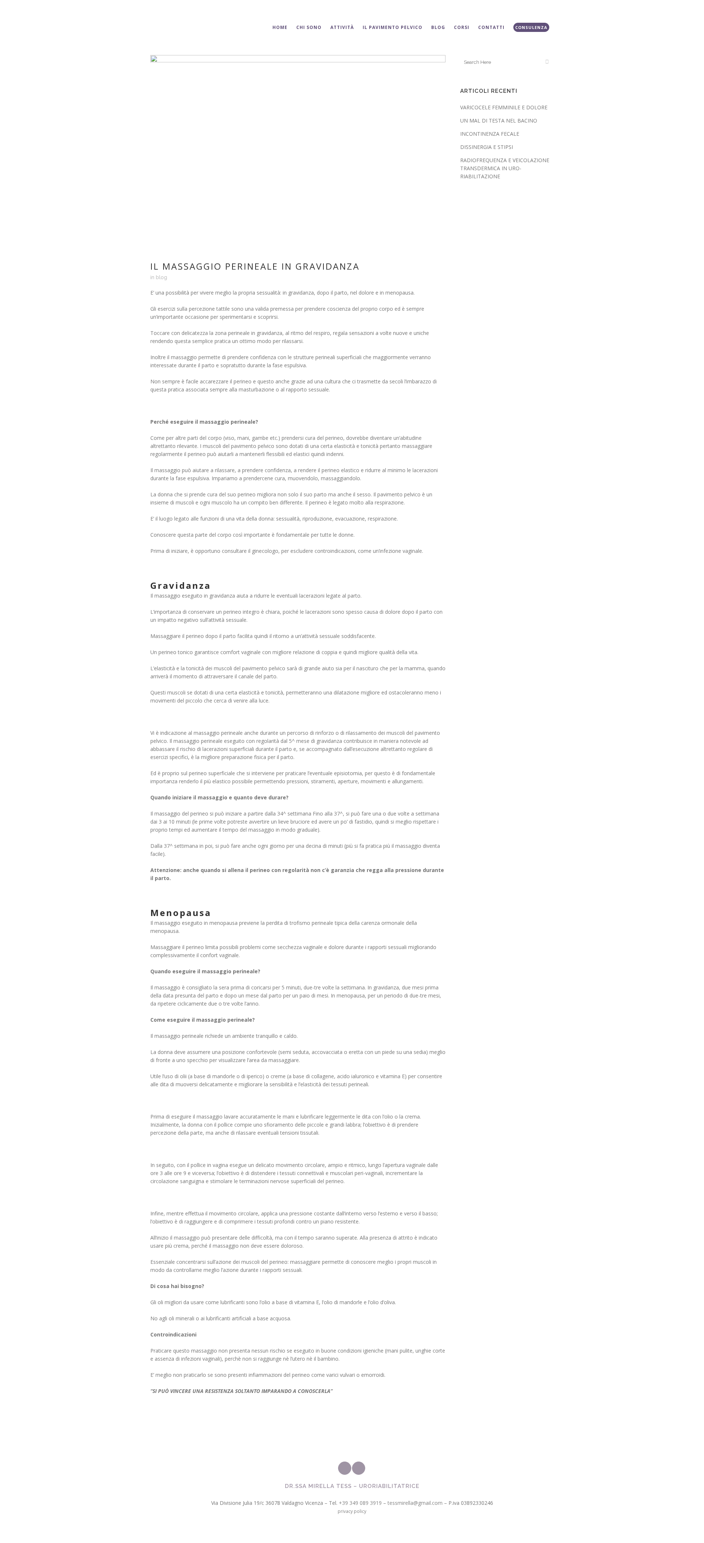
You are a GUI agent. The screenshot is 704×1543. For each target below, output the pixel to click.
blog (161, 277)
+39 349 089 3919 (360, 1502)
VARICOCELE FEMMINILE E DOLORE (503, 107)
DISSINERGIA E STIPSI (486, 146)
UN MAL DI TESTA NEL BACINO (498, 120)
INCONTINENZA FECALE (489, 133)
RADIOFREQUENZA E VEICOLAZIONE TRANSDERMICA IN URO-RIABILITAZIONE (504, 168)
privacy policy (352, 1511)
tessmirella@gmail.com (415, 1502)
